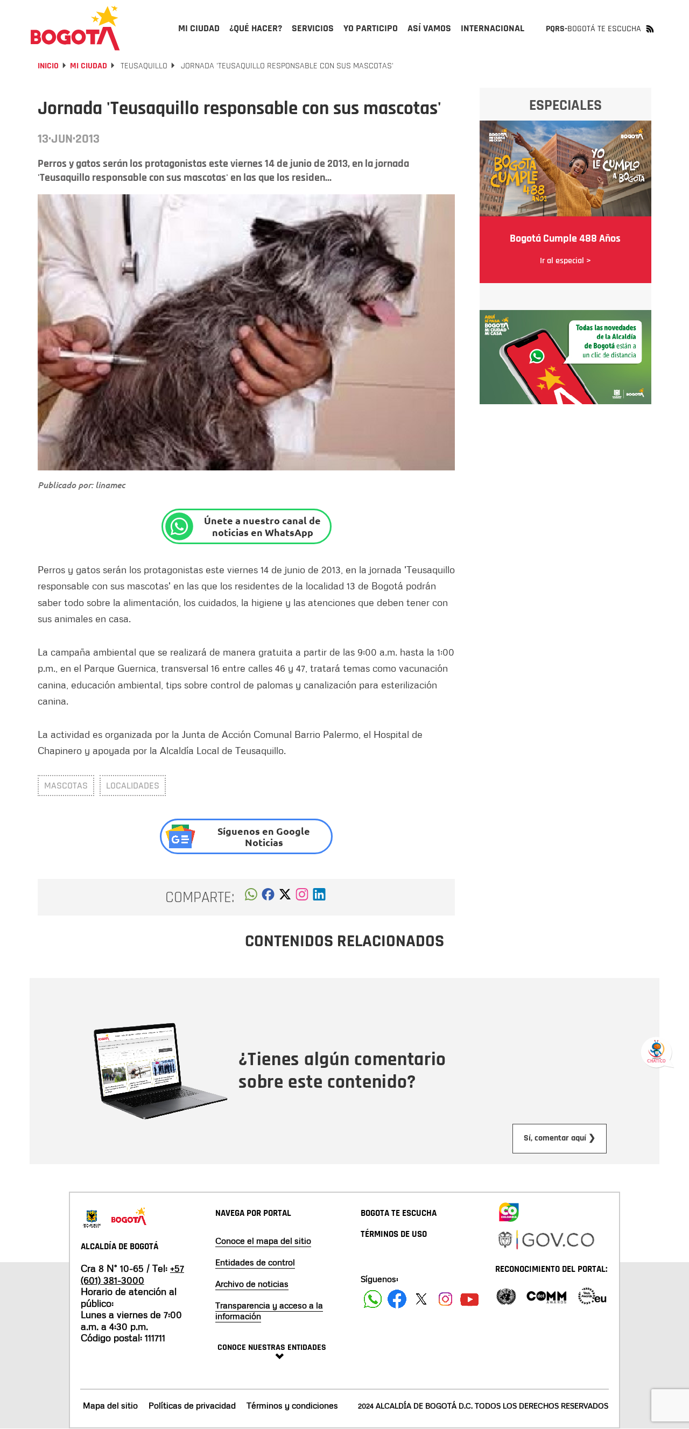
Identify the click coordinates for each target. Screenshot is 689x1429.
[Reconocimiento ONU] (506, 1295)
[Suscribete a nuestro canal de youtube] (469, 1299)
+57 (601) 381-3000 (132, 1274)
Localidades (132, 785)
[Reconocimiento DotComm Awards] (546, 1295)
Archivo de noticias (252, 1283)
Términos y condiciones (292, 1405)
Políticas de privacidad (192, 1405)
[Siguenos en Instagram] (445, 1299)
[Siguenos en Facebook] (372, 1299)
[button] (251, 897)
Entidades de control (255, 1262)
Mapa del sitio (110, 1405)
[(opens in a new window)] (302, 897)
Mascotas (66, 785)
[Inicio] (75, 28)
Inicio (48, 66)
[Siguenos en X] (421, 1299)
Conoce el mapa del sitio (263, 1240)
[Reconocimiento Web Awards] (592, 1295)
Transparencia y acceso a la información (269, 1310)
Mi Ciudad (88, 66)
